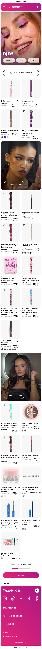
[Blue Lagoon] (23, 529)
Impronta (6, 633)
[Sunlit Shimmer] (28, 253)
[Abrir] (4, 7)
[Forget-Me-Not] (23, 496)
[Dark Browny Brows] (2, 349)
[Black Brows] (5, 349)
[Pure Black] (30, 253)
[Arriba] (37, 590)
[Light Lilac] (7, 137)
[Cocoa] (23, 253)
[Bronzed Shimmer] (25, 253)
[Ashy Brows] (10, 349)
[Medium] (23, 430)
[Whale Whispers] (25, 496)
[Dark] (25, 430)
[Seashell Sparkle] (25, 529)
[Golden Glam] (2, 496)
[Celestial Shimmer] (5, 496)
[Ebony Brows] (15, 349)
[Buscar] (36, 7)
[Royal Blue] (5, 137)
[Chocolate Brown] (2, 137)
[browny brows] (7, 349)
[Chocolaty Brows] (13, 349)
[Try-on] (24, 81)
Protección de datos (10, 636)
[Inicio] (15, 7)
